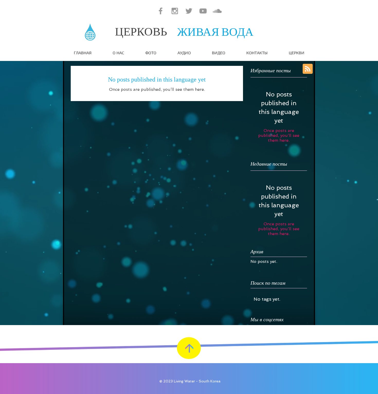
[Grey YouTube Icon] (203, 10)
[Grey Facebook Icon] (160, 10)
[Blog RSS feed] (308, 69)
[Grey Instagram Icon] (174, 10)
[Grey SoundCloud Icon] (217, 10)
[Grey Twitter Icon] (188, 10)
